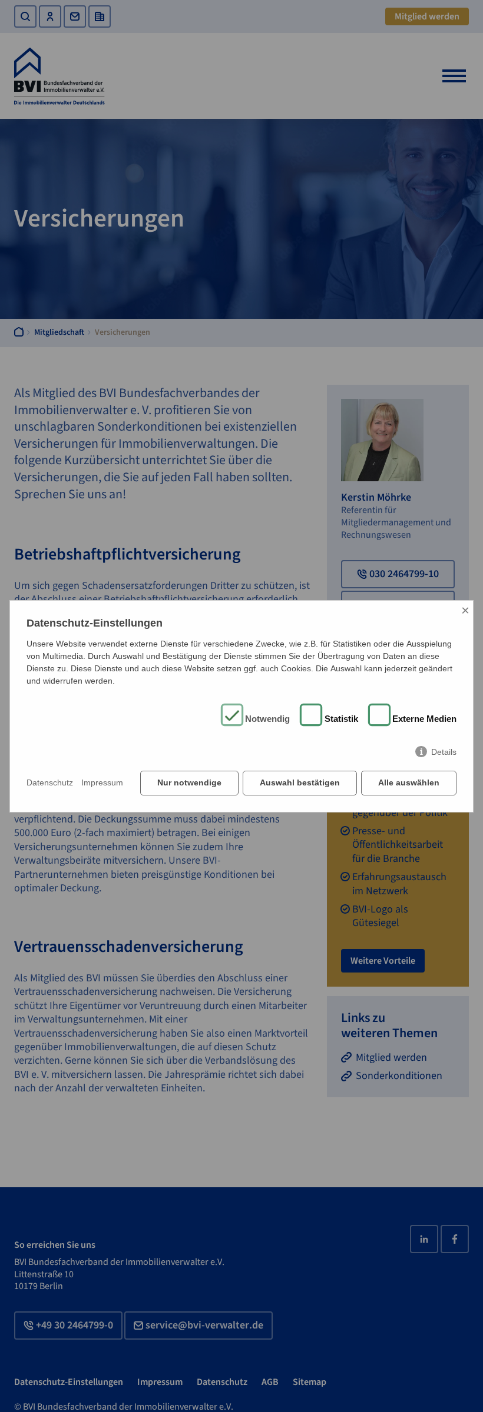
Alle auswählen (408, 782)
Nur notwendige (189, 782)
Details (443, 752)
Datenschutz (50, 782)
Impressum (102, 782)
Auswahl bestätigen (300, 782)
